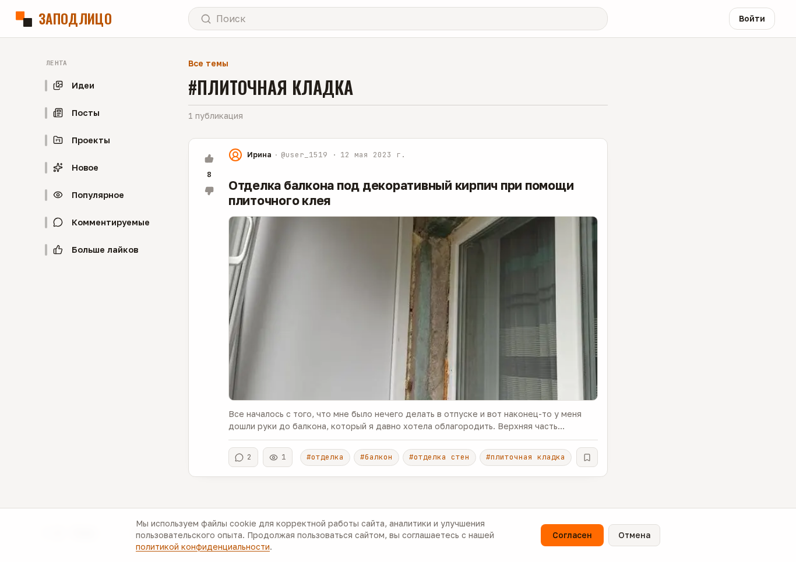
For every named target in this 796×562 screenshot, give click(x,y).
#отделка (325, 457)
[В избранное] (587, 457)
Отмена (634, 535)
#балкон (376, 457)
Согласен (572, 535)
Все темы (208, 63)
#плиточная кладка (525, 457)
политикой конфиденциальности (203, 547)
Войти (752, 18)
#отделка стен (439, 457)
